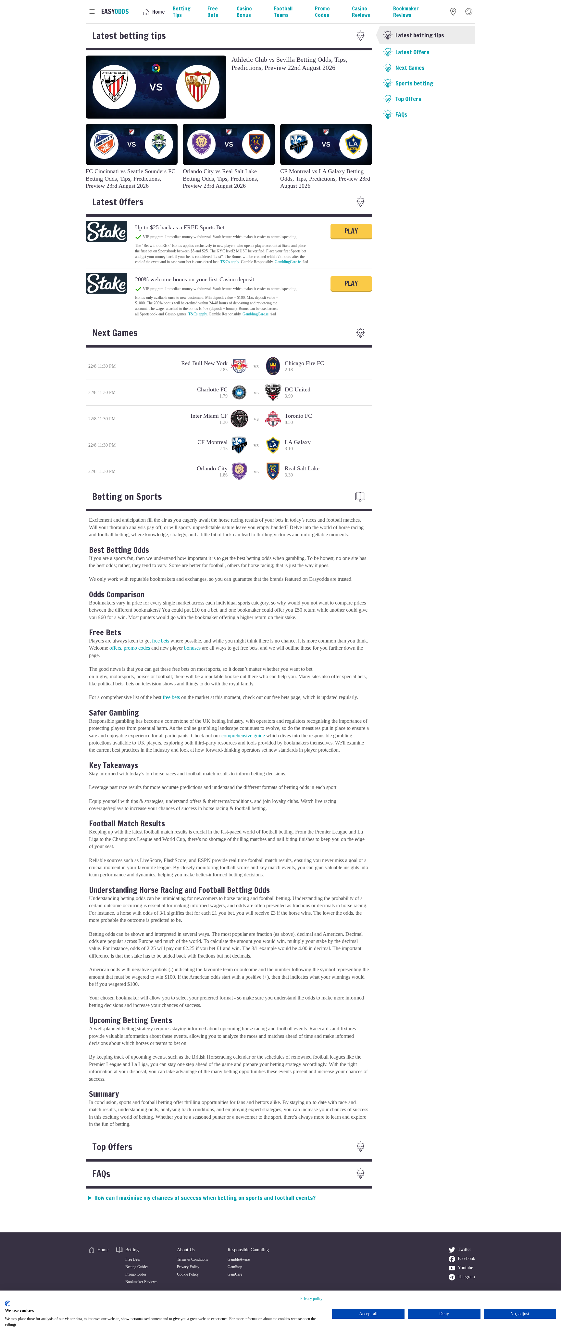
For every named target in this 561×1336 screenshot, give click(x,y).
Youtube (465, 1267)
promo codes (137, 648)
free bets (160, 640)
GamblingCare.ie (288, 262)
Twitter (464, 1249)
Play (351, 231)
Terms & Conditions (192, 1259)
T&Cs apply (229, 262)
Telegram (466, 1276)
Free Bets (132, 1259)
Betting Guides (136, 1267)
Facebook (466, 1258)
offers (115, 648)
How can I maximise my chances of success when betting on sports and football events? (205, 1197)
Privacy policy (311, 1298)
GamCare (235, 1274)
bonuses (192, 648)
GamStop (235, 1267)
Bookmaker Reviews (141, 1281)
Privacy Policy (188, 1267)
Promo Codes (135, 1274)
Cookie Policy (188, 1274)
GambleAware (239, 1259)
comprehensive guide (243, 735)
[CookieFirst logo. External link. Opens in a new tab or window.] (7, 1303)
